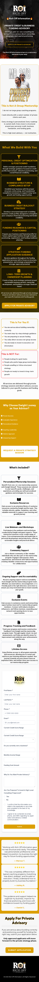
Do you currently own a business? (16, 746)
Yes (7, 796)
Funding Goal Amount (11, 765)
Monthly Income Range (12, 755)
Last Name (8, 700)
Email (6, 718)
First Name (8, 690)
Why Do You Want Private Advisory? (17, 775)
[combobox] (19, 740)
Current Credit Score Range (14, 728)
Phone (7, 709)
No (7, 800)
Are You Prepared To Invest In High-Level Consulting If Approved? (19, 791)
